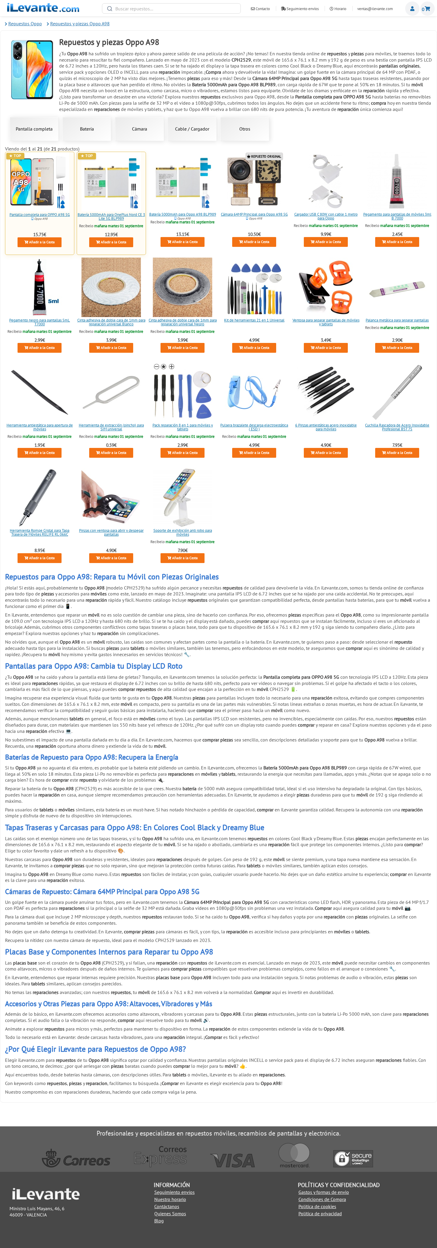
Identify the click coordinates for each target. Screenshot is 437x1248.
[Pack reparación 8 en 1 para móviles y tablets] (183, 392)
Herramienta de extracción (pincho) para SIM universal (111, 427)
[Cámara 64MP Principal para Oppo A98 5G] (254, 181)
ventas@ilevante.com (375, 8)
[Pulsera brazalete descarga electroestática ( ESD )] (254, 392)
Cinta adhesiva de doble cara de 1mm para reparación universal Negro (183, 322)
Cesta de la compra (427, 8)
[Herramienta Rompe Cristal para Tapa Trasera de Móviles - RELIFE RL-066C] (39, 497)
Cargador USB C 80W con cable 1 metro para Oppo (325, 216)
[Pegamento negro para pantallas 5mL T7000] (39, 287)
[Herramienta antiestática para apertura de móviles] (39, 392)
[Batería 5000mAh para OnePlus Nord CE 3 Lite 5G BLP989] (111, 181)
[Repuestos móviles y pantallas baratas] (43, 10)
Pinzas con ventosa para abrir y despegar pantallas (111, 532)
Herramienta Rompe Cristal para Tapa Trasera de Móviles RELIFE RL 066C (39, 532)
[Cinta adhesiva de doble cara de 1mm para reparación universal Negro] (183, 287)
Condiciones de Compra (322, 1199)
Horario (340, 8)
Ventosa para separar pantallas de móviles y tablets (325, 322)
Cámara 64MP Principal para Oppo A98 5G (254, 214)
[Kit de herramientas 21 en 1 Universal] (254, 287)
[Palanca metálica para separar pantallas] (397, 287)
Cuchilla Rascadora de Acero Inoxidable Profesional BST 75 (397, 427)
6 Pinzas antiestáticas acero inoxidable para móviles (325, 427)
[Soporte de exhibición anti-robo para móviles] (183, 497)
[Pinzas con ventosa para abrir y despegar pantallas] (111, 497)
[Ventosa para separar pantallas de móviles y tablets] (326, 287)
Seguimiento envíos (302, 8)
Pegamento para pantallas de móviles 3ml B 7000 (397, 216)
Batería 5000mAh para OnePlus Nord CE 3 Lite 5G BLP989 (111, 216)
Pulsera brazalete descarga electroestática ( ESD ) (254, 427)
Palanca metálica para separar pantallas (397, 320)
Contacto (262, 8)
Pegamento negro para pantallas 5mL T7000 (39, 322)
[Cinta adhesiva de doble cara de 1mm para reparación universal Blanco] (111, 287)
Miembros (412, 8)
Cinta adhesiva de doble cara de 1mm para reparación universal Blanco (111, 322)
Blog (159, 1221)
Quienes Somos (170, 1213)
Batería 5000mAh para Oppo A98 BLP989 (182, 214)
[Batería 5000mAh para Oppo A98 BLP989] (183, 181)
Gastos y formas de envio (323, 1192)
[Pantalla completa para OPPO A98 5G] (39, 181)
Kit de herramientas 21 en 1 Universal (254, 320)
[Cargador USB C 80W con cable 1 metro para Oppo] (326, 181)
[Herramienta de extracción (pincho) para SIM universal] (111, 392)
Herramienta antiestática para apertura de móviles (40, 427)
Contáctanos (166, 1206)
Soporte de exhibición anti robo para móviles (182, 532)
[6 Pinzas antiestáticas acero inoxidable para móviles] (326, 392)
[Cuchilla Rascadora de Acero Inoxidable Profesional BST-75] (397, 392)
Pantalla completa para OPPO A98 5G (40, 214)
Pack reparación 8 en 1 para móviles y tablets (183, 427)
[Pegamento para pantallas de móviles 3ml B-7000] (397, 181)
